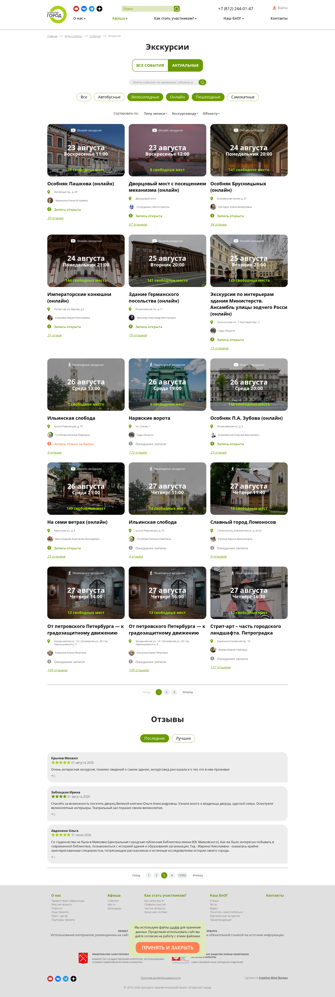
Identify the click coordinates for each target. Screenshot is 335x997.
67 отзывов (138, 224)
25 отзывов (56, 556)
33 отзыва (55, 218)
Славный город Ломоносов (243, 522)
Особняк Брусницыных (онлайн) (238, 186)
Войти (283, 8)
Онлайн (177, 97)
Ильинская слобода (71, 418)
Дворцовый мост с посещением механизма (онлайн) (167, 186)
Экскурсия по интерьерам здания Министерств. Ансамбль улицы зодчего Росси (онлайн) (248, 304)
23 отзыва (218, 452)
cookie (174, 927)
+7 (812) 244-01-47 (235, 8)
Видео (214, 908)
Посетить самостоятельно (226, 912)
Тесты (213, 904)
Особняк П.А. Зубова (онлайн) (246, 418)
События (112, 901)
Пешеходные (208, 97)
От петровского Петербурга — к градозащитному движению (85, 629)
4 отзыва (54, 452)
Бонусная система (155, 912)
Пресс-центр (59, 916)
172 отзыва (138, 452)
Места (111, 904)
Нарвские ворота (149, 418)
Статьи (214, 901)
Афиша (119, 18)
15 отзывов (219, 348)
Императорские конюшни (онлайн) (79, 297)
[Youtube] (76, 9)
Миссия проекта (61, 904)
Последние (154, 738)
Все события (150, 65)
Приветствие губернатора (67, 901)
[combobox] (156, 113)
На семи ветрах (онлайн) (77, 522)
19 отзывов (138, 335)
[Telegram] (92, 9)
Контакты (279, 18)
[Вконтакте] (84, 9)
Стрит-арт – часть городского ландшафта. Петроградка (245, 629)
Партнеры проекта (63, 920)
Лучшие (183, 738)
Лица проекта (59, 912)
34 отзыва (218, 224)
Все (84, 97)
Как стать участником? (174, 18)
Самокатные (243, 97)
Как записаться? (154, 901)
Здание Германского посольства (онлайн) (154, 297)
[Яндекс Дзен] (99, 9)
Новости (56, 908)
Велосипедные (145, 97)
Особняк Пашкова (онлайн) (80, 183)
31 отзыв (54, 335)
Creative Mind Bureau (273, 978)
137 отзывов (220, 667)
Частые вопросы (154, 908)
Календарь (114, 908)
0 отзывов (218, 556)
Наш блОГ (233, 18)
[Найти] (177, 9)
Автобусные (109, 97)
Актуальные (185, 65)
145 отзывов (57, 670)
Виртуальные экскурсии (225, 916)
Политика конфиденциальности (161, 978)
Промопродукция (220, 920)
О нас (78, 18)
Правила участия (154, 904)
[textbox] (156, 113)
